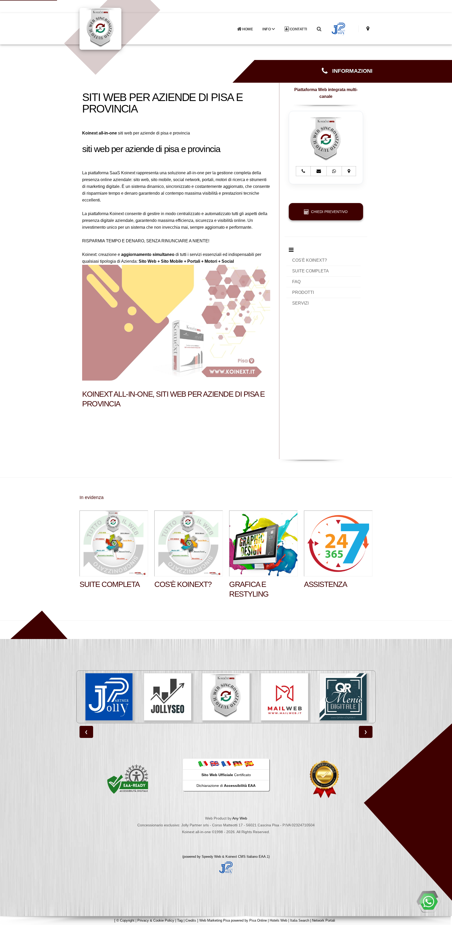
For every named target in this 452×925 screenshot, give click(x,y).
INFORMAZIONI (349, 71)
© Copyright (125, 920)
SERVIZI (300, 303)
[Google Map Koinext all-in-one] (368, 28)
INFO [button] (267, 29)
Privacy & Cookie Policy (155, 920)
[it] (203, 764)
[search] (319, 29)
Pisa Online (258, 920)
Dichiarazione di (226, 785)
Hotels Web (278, 920)
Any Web (239, 818)
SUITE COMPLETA (310, 271)
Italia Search (299, 920)
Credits (190, 920)
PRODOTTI (303, 292)
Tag (180, 920)
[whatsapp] (428, 901)
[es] (249, 764)
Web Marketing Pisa (214, 920)
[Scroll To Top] (442, 919)
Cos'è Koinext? (183, 584)
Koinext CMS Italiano (242, 857)
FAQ (296, 281)
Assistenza (325, 584)
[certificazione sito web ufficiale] (324, 779)
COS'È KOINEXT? (309, 260)
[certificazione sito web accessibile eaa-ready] (127, 779)
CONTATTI (298, 29)
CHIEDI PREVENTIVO (328, 212)
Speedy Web (211, 857)
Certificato (226, 775)
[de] (237, 764)
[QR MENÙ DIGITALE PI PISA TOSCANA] (284, 696)
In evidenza (92, 497)
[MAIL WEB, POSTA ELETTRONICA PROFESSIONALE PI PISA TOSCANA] (226, 696)
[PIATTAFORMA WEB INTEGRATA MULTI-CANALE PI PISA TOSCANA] (167, 696)
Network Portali (323, 920)
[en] (214, 764)
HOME (247, 29)
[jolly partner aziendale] (338, 29)
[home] (114, 28)
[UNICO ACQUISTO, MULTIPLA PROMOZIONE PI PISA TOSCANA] (342, 696)
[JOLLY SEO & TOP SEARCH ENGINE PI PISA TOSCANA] (109, 696)
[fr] (226, 764)
